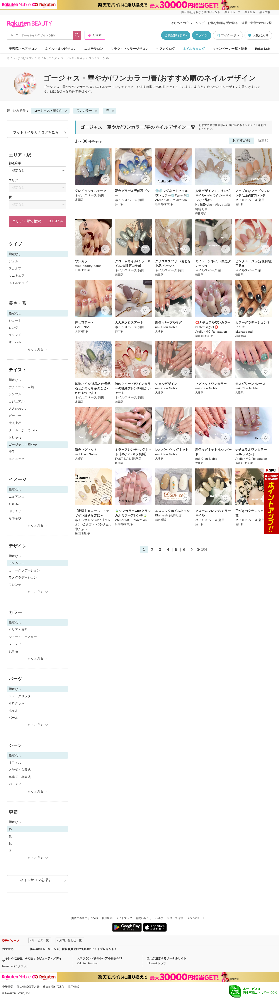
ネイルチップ (18, 282)
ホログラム (16, 703)
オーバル (15, 342)
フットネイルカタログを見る (35, 132)
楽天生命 (250, 12)
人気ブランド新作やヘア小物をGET (99, 958)
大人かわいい (18, 408)
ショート (15, 320)
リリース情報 (175, 918)
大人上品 (15, 423)
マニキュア (16, 275)
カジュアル (16, 401)
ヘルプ (199, 23)
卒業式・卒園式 (20, 777)
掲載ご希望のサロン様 (257, 23)
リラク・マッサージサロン (130, 48)
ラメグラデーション (23, 577)
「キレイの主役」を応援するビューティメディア (32, 960)
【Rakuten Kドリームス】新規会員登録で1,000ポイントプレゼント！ (72, 949)
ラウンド (15, 335)
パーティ (15, 784)
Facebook (193, 918)
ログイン (202, 35)
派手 (12, 451)
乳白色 (13, 651)
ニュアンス (16, 496)
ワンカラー (95, 58)
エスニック (16, 459)
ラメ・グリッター (21, 696)
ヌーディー (16, 644)
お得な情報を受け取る (223, 23)
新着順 (263, 140)
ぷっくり (15, 511)
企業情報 (8, 986)
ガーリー (15, 415)
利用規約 (107, 918)
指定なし (15, 379)
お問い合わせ (144, 918)
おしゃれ (15, 437)
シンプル (15, 394)
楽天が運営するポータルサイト (166, 958)
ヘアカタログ (165, 48)
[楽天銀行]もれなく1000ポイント (200, 12)
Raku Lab (262, 48)
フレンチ (15, 584)
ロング (13, 327)
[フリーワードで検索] (77, 35)
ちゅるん (15, 504)
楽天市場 (264, 12)
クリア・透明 (18, 629)
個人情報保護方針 (28, 986)
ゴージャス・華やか (73, 58)
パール (13, 717)
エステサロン (93, 48)
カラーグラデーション (24, 570)
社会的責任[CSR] (54, 986)
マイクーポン (230, 35)
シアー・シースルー (23, 636)
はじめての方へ (181, 23)
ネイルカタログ (194, 48)
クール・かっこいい (23, 430)
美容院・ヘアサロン (23, 48)
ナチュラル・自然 (21, 387)
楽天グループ (232, 12)
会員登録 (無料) (176, 35)
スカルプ (15, 268)
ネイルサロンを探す (35, 880)
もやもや (15, 518)
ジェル (13, 261)
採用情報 (73, 986)
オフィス (15, 762)
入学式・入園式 (20, 769)
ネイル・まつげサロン (61, 48)
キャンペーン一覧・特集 (230, 48)
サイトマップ (124, 918)
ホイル (13, 710)
